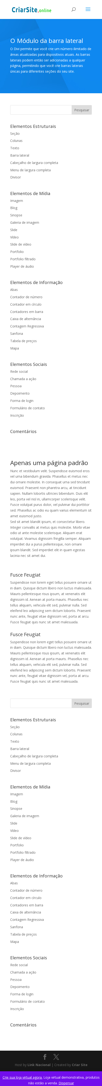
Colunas (16, 140)
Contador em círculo (26, 304)
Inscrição (17, 415)
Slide (13, 230)
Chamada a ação (23, 379)
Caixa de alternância (25, 319)
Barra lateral (19, 155)
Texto (14, 148)
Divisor (15, 177)
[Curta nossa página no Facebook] (45, 1057)
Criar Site (80, 1065)
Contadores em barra (26, 311)
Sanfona (16, 333)
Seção (15, 133)
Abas (14, 289)
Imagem (16, 200)
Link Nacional (39, 1065)
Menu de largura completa (30, 170)
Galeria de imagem (24, 222)
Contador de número (26, 297)
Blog (13, 207)
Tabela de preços (23, 341)
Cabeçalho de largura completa (34, 162)
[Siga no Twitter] (56, 1057)
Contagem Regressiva (27, 326)
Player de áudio (22, 266)
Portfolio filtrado (23, 259)
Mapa (14, 348)
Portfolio (17, 251)
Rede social (19, 371)
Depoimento (20, 393)
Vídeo (14, 237)
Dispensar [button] (66, 1083)
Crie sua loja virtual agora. (22, 1077)
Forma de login (21, 400)
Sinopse (16, 215)
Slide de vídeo (20, 244)
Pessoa (16, 386)
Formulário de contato (27, 408)
